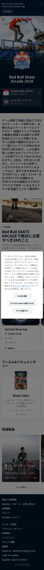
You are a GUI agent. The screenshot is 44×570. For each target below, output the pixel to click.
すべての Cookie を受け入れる (22, 303)
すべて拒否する (22, 310)
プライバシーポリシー (20, 285)
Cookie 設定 (22, 296)
